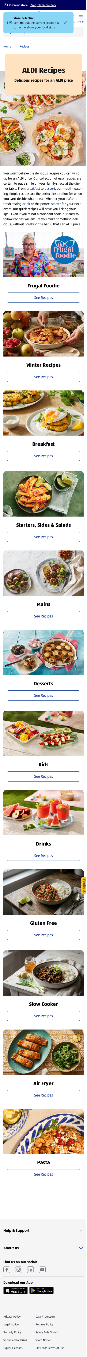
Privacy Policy (12, 1316)
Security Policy (12, 1332)
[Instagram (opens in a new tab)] (18, 1269)
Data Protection (45, 1316)
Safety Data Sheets (46, 1332)
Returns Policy (44, 1324)
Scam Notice (43, 1340)
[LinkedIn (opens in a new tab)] (30, 1269)
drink (26, 203)
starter (56, 203)
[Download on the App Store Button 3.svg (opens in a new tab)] (15, 1290)
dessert (50, 188)
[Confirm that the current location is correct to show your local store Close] (65, 23)
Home (7, 46)
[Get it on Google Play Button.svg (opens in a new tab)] (41, 1290)
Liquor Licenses (13, 1348)
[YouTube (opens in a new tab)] (42, 1269)
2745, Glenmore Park (43, 5)
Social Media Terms (15, 1340)
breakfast (33, 188)
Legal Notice (11, 1324)
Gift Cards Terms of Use (49, 1348)
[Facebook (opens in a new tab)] (6, 1269)
